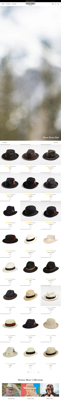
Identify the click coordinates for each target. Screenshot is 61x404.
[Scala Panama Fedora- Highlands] (30, 239)
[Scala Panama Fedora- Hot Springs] (51, 296)
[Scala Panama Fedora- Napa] (30, 296)
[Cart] (58, 4)
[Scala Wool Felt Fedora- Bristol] (10, 155)
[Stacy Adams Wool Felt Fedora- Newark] (30, 324)
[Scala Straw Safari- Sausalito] (10, 267)
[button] (3, 4)
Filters (5, 142)
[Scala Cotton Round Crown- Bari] (51, 324)
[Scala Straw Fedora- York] (10, 296)
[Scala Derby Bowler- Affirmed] (30, 211)
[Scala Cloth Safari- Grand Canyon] (51, 239)
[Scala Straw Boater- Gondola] (10, 324)
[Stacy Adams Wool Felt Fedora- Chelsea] (51, 183)
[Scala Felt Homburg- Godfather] (30, 183)
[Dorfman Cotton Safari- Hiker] (30, 267)
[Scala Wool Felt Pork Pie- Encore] (10, 239)
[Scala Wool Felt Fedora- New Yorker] (10, 183)
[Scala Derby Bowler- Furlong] (51, 211)
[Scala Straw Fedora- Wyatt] (51, 352)
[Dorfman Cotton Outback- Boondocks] (51, 155)
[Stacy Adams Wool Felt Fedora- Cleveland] (30, 155)
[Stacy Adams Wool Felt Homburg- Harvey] (10, 211)
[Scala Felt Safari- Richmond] (51, 267)
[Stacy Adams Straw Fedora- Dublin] (10, 352)
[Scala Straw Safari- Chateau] (30, 352)
